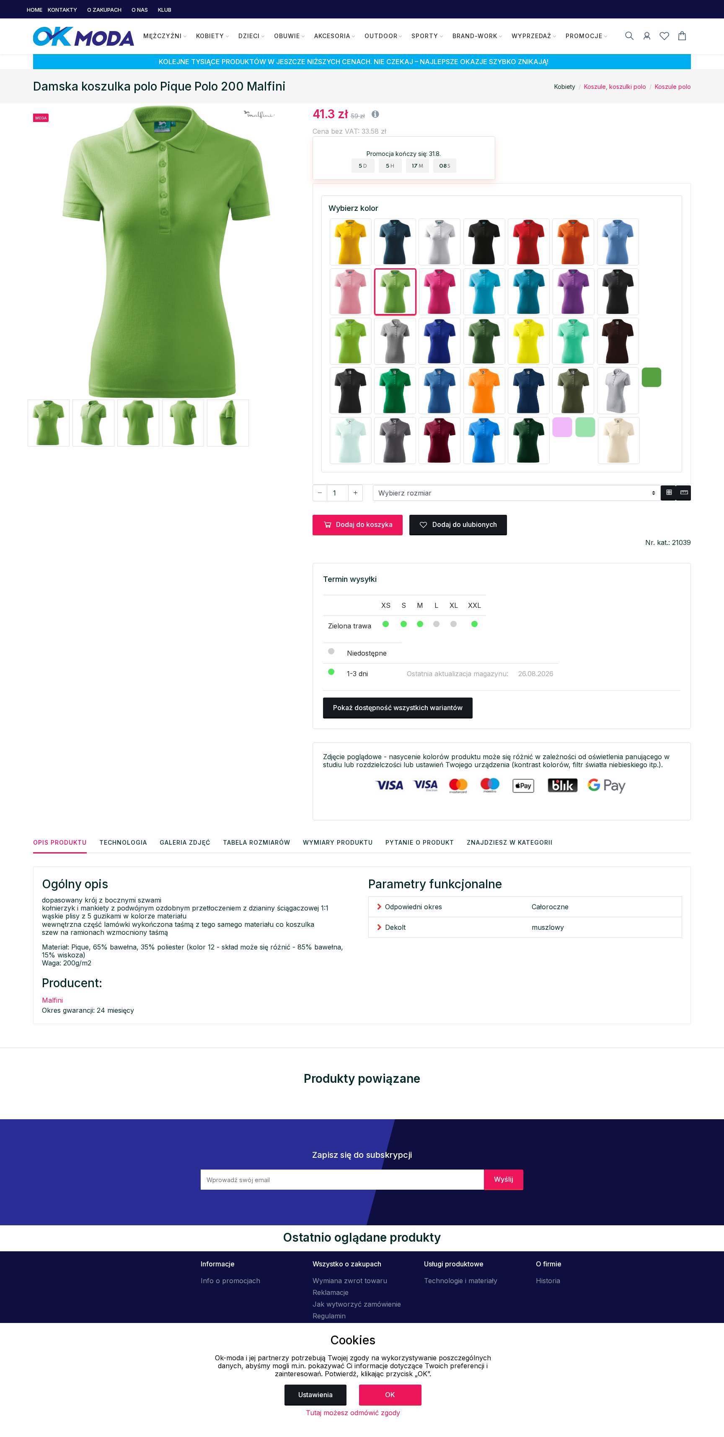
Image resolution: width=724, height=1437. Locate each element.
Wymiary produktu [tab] (338, 842)
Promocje (584, 35)
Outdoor (381, 35)
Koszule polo (673, 86)
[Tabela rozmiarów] (668, 493)
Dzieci (249, 35)
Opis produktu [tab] (60, 842)
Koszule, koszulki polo (615, 86)
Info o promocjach (230, 1280)
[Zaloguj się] (646, 37)
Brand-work (474, 35)
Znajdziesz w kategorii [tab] (510, 842)
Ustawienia (315, 1394)
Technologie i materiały (460, 1280)
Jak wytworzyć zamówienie (357, 1304)
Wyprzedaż (531, 35)
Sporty (424, 35)
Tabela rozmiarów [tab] (256, 842)
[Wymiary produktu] (683, 493)
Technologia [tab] (123, 842)
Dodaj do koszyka (364, 524)
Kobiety (210, 35)
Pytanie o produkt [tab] (419, 842)
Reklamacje (331, 1292)
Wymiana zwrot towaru (350, 1280)
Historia (548, 1280)
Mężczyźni (162, 35)
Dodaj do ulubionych (464, 524)
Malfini (52, 1000)
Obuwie (287, 35)
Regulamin (329, 1316)
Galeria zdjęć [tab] (185, 842)
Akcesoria (332, 35)
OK (390, 1394)
